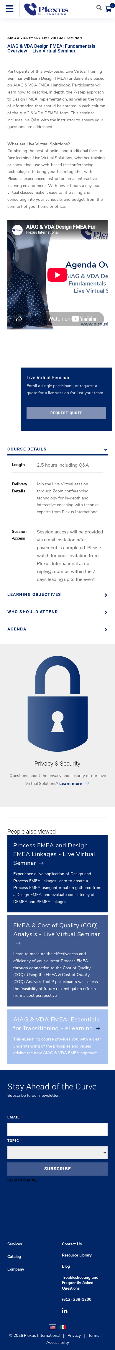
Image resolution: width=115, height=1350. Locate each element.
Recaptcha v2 (22, 1180)
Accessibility (57, 1342)
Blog (66, 1266)
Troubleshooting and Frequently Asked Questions (80, 1283)
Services (14, 1244)
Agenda (16, 629)
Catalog (14, 1256)
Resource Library (77, 1255)
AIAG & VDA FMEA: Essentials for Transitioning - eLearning (56, 1024)
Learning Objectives (34, 594)
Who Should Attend (32, 611)
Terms (93, 1335)
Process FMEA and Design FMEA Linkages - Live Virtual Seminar (54, 854)
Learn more (70, 783)
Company (15, 1269)
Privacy (74, 1335)
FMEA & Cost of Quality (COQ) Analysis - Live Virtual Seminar (56, 929)
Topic (14, 1141)
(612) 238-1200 (76, 1299)
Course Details (27, 449)
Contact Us (72, 1244)
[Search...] (99, 7)
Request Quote (66, 413)
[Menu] (9, 9)
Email (15, 1117)
